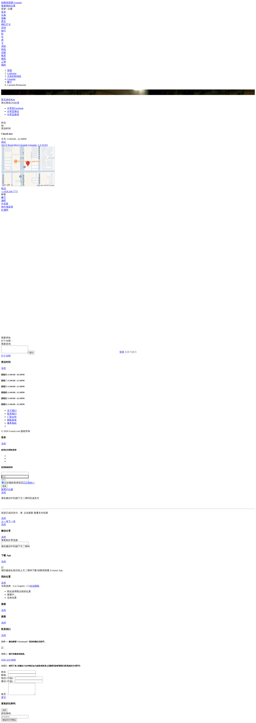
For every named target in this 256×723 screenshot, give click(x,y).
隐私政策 (12, 420)
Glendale (11, 79)
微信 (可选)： (8, 681)
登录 (121, 352)
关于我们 (12, 410)
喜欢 (8, 103)
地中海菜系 (7, 207)
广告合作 (12, 417)
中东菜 (4, 203)
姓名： (4, 672)
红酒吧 (4, 210)
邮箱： (4, 675)
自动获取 (34, 586)
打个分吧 (6, 356)
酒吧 (3, 200)
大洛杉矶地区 (14, 76)
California (11, 73)
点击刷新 (28, 513)
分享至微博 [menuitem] (13, 114)
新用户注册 (7, 489)
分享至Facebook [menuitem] (15, 108)
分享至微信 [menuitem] (13, 111)
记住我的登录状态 (13, 483)
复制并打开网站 (9, 720)
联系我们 (12, 413)
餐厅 (9, 82)
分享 (17, 103)
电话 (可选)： (8, 678)
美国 (9, 70)
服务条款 (12, 423)
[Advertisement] (90, 232)
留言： (4, 694)
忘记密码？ (29, 483)
